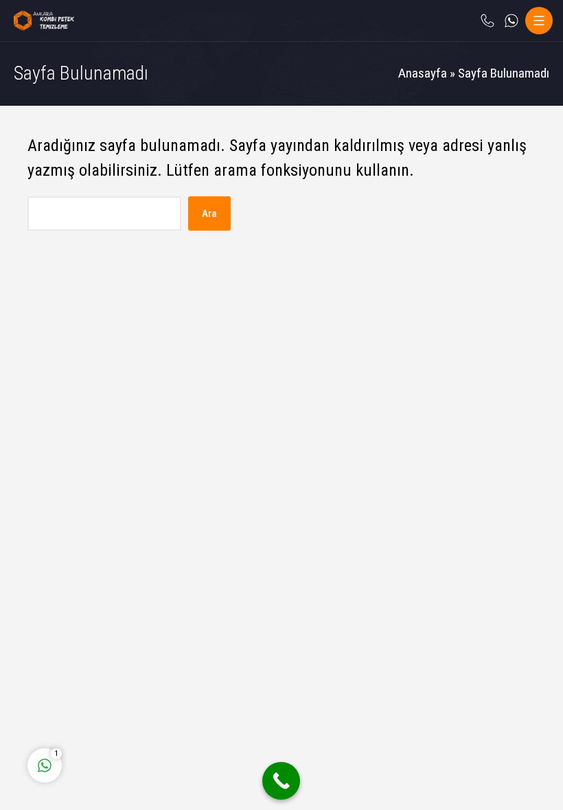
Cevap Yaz (130, 708)
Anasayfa (422, 73)
